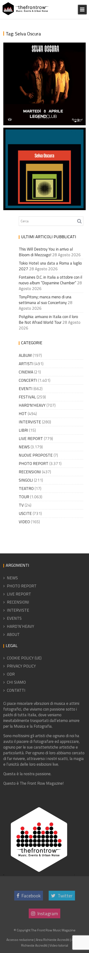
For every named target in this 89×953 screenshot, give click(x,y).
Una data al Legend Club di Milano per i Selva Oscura (39, 110)
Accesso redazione (20, 939)
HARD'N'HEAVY (32, 405)
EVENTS (14, 618)
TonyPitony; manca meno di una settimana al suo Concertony (45, 300)
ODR (11, 674)
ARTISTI (26, 364)
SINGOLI (26, 480)
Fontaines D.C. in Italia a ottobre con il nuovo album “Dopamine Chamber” (50, 280)
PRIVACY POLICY (21, 666)
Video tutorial (58, 945)
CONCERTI (28, 380)
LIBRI (23, 430)
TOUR (24, 497)
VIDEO (24, 522)
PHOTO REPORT (33, 463)
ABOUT (13, 634)
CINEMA (26, 372)
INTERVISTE (30, 422)
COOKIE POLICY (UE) (24, 658)
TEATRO (26, 488)
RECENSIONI (30, 472)
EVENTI (26, 389)
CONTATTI (16, 690)
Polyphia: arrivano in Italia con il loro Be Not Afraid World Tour (48, 319)
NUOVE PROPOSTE (36, 455)
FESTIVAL (27, 397)
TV (21, 505)
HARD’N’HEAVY (20, 626)
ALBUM (25, 355)
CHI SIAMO (16, 682)
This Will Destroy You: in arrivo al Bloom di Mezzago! (46, 252)
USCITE (25, 513)
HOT (23, 414)
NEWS (24, 447)
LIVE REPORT (31, 438)
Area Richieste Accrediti (52, 939)
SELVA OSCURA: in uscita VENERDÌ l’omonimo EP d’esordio (42, 195)
